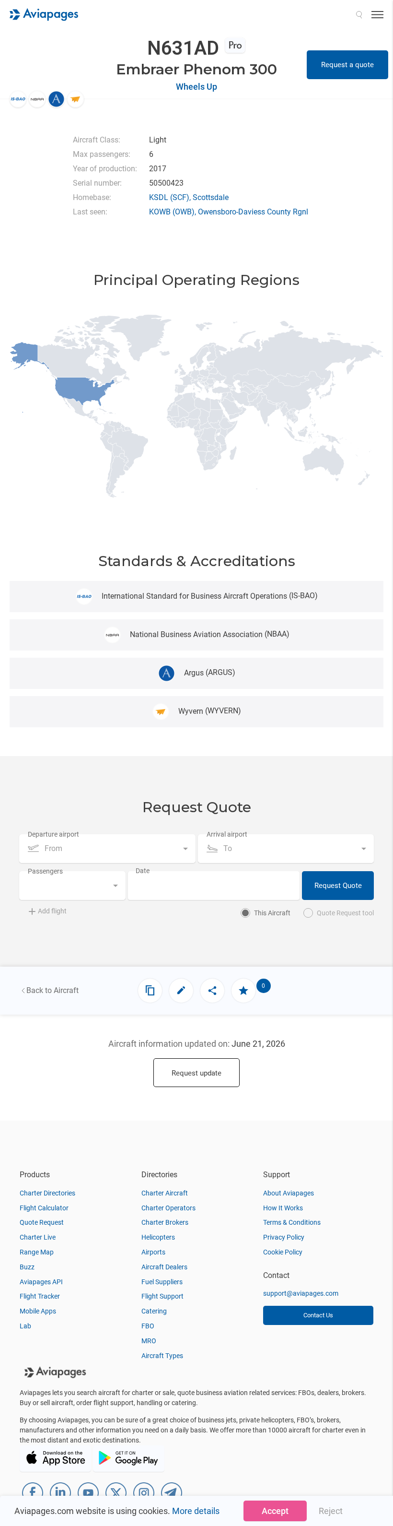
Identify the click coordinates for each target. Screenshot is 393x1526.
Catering (154, 1311)
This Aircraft (272, 913)
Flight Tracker (40, 1296)
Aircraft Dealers (164, 1267)
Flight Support (162, 1296)
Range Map (37, 1252)
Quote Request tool (345, 913)
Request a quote (347, 64)
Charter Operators (168, 1208)
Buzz (27, 1267)
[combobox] (107, 848)
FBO (147, 1326)
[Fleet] (150, 991)
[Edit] (181, 991)
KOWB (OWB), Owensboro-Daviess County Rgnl (228, 211)
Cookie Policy (282, 1252)
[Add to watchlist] (243, 991)
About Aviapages (288, 1193)
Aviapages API (41, 1282)
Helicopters (158, 1237)
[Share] (212, 991)
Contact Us (318, 1315)
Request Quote (338, 885)
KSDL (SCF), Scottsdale (189, 197)
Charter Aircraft (164, 1193)
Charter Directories (47, 1193)
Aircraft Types (162, 1356)
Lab (25, 1326)
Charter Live (38, 1237)
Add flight (52, 911)
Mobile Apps (38, 1311)
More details (196, 1511)
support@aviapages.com (300, 1293)
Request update (196, 1073)
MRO (148, 1341)
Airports (153, 1252)
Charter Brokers (164, 1222)
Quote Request (42, 1222)
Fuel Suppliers (162, 1282)
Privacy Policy (283, 1237)
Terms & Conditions (292, 1222)
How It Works (283, 1208)
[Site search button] (359, 14)
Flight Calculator (44, 1208)
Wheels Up (196, 87)
